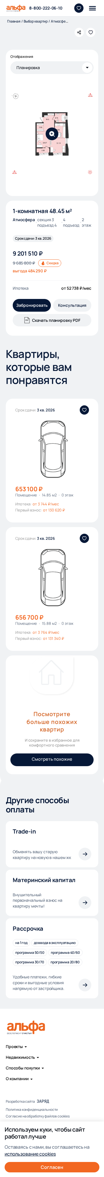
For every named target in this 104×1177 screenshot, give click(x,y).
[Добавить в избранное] (90, 32)
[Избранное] (78, 8)
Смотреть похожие (52, 759)
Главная (14, 21)
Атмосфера (60, 21)
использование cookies (30, 1154)
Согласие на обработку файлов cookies (38, 1116)
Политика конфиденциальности (32, 1109)
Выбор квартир (36, 21)
